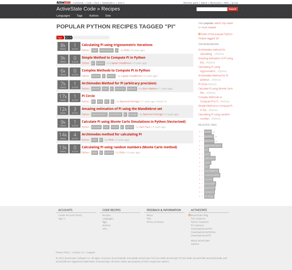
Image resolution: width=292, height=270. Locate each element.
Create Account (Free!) (70, 215)
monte (115, 126)
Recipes (110, 8)
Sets (108, 15)
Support (91, 252)
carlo (106, 126)
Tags (79, 15)
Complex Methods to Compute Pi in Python (116, 70)
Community (78, 3)
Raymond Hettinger (130, 101)
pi (67, 37)
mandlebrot (115, 114)
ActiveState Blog (199, 215)
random (109, 152)
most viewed (209, 27)
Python (85, 50)
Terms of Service (155, 222)
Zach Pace (144, 126)
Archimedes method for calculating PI (112, 134)
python (100, 63)
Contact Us (78, 252)
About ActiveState (200, 240)
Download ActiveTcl (201, 235)
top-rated (227, 23)
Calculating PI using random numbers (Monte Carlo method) (129, 147)
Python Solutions (200, 222)
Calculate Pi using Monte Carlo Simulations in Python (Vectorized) (134, 121)
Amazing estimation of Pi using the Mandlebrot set (122, 108)
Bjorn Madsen (149, 88)
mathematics (106, 50)
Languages (63, 15)
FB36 (126, 50)
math (94, 50)
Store (226, 3)
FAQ (149, 218)
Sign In (204, 3)
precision (120, 88)
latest (218, 23)
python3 (132, 88)
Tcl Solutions (197, 225)
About (150, 215)
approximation (99, 114)
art (93, 101)
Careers (195, 243)
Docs (96, 3)
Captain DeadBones (120, 63)
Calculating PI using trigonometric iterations (117, 44)
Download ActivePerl (201, 228)
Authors (94, 15)
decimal (96, 75)
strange (133, 114)
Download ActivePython (203, 232)
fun (106, 101)
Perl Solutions (198, 218)
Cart (236, 3)
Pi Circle (88, 95)
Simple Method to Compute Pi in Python (113, 57)
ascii (100, 101)
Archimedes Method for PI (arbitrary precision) (119, 83)
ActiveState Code (76, 8)
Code (89, 3)
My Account (215, 3)
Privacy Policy (62, 252)
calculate (96, 126)
